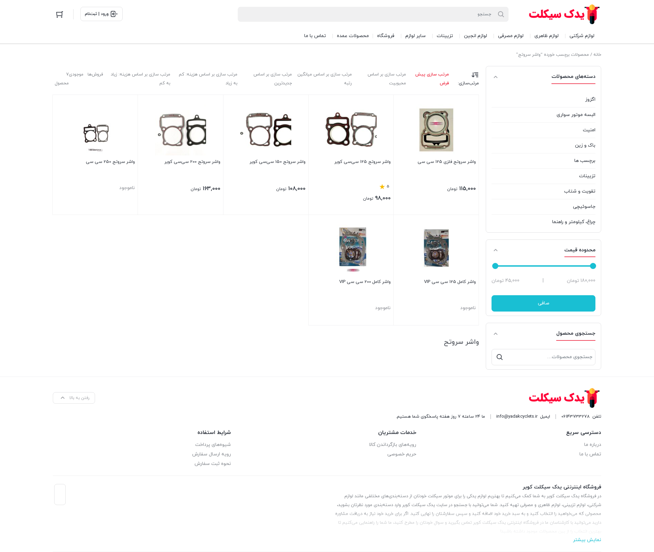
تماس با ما (590, 454)
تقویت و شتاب (579, 191)
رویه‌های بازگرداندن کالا (392, 444)
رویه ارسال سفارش (211, 454)
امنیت (589, 130)
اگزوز (590, 99)
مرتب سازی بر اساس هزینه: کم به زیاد (208, 78)
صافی (543, 303)
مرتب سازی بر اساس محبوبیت (387, 78)
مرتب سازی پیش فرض (432, 78)
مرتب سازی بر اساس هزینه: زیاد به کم (140, 78)
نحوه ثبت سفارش (212, 464)
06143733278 (575, 417)
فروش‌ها (95, 74)
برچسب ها (584, 160)
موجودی (76, 74)
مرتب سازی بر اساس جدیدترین (272, 78)
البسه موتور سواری (576, 115)
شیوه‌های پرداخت (213, 444)
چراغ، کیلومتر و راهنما (573, 222)
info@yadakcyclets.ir (517, 417)
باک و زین (585, 145)
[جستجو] (500, 357)
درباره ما (592, 444)
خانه (597, 55)
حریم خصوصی (401, 454)
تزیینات (587, 176)
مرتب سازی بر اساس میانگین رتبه (324, 78)
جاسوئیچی (584, 206)
